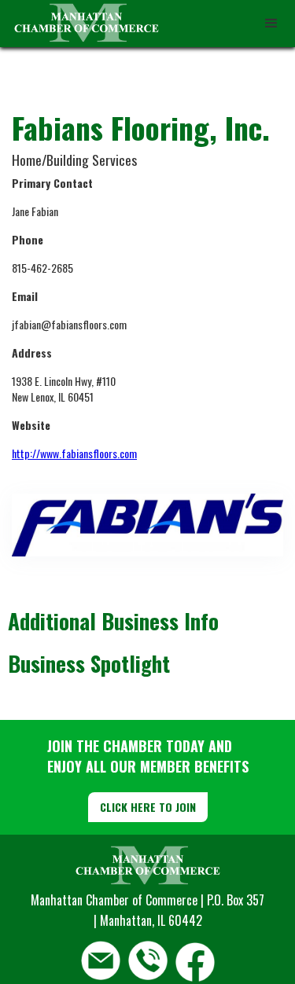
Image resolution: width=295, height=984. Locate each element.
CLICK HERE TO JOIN (148, 807)
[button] (271, 23)
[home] (82, 23)
